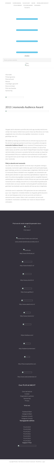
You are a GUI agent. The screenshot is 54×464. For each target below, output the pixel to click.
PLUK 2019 (27, 427)
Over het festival (27, 391)
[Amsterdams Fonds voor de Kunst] (27, 238)
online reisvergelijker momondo (20, 177)
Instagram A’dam (27, 414)
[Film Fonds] (27, 250)
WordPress (38, 461)
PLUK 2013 (27, 440)
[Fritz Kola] (27, 227)
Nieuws (7, 81)
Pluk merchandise (10, 88)
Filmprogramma (10, 77)
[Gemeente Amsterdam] (27, 373)
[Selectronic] (27, 300)
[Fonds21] (27, 262)
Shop (27, 63)
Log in (43, 461)
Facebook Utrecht (27, 416)
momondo (8, 168)
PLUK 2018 (27, 429)
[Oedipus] (27, 328)
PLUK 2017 (27, 431)
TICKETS (27, 7)
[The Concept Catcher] (27, 359)
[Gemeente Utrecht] (27, 275)
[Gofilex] (27, 289)
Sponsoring (8, 90)
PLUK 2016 (27, 434)
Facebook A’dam (27, 411)
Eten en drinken (10, 86)
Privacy (27, 400)
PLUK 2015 (27, 436)
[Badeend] (27, 345)
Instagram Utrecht (27, 418)
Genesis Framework (30, 461)
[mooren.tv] (27, 313)
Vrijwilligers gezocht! (11, 84)
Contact (27, 394)
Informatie (8, 74)
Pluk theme (21, 461)
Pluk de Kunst (9, 79)
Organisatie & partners (27, 396)
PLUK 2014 (27, 438)
